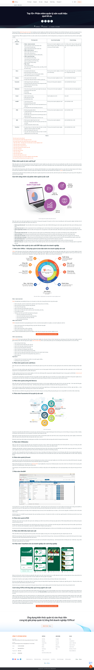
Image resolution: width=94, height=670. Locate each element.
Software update (68, 659)
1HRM (13, 322)
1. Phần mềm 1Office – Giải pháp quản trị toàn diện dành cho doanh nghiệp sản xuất (27, 142)
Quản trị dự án (71, 646)
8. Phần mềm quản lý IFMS (17, 153)
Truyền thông (44, 642)
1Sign (56, 648)
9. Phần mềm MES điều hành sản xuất (19, 154)
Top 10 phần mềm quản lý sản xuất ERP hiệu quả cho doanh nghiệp (24, 141)
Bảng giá (46, 1)
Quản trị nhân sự (72, 644)
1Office (13, 251)
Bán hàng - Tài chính (72, 648)
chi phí (61, 170)
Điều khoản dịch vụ (29, 659)
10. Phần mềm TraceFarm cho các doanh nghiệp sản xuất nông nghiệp (25, 156)
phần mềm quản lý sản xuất (25, 32)
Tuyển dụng (44, 648)
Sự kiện (43, 644)
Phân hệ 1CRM (15, 339)
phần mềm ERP (35, 463)
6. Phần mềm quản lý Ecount (18, 150)
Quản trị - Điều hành (18, 5)
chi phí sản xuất (79, 373)
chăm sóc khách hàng (36, 340)
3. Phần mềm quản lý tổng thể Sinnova (20, 145)
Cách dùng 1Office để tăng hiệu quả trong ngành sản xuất (23, 158)
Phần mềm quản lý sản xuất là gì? (19, 138)
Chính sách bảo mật (46, 659)
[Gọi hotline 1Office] (90, 666)
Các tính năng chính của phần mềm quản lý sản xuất (22, 139)
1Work (13, 301)
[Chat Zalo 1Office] (90, 662)
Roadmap (43, 640)
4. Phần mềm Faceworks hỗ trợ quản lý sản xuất (21, 147)
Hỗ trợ (43, 650)
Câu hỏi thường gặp (60, 659)
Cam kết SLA (53, 659)
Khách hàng (52, 1)
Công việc (57, 642)
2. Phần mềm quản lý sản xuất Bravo (19, 144)
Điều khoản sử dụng (37, 659)
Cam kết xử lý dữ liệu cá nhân (46, 652)
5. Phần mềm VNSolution (17, 148)
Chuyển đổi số (71, 640)
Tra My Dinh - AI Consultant (55, 26)
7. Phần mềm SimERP (16, 151)
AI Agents (35, 1)
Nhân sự (57, 644)
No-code (40, 1)
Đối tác (43, 646)
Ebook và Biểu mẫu (72, 650)
